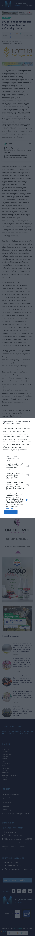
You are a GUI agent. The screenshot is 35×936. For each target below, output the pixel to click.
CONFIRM (11, 511)
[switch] (27, 466)
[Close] (31, 422)
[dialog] (17, 468)
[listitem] (17, 458)
